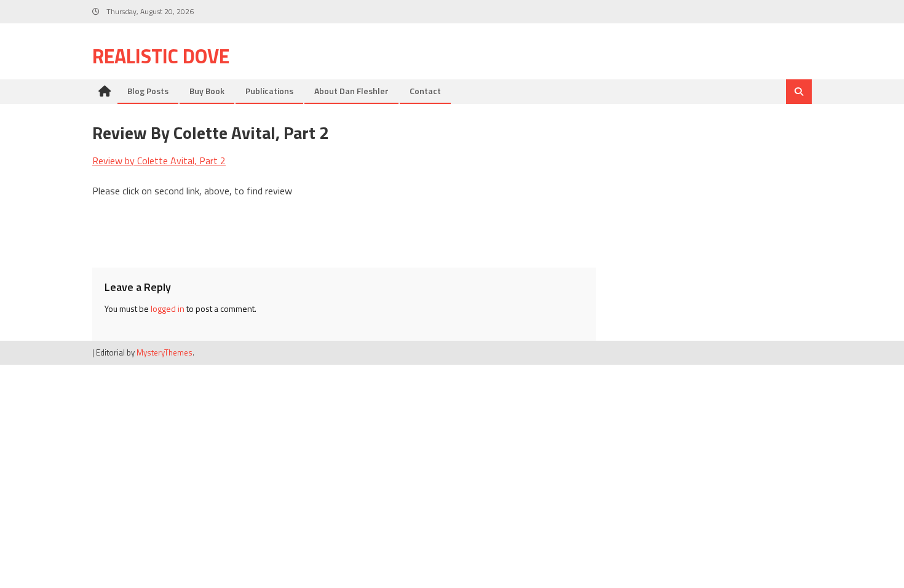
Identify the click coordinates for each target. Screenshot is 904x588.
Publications (269, 90)
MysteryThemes (164, 352)
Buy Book (206, 90)
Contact (425, 90)
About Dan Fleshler (351, 90)
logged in (167, 308)
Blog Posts (148, 90)
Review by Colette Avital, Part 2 (159, 160)
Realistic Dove (160, 56)
